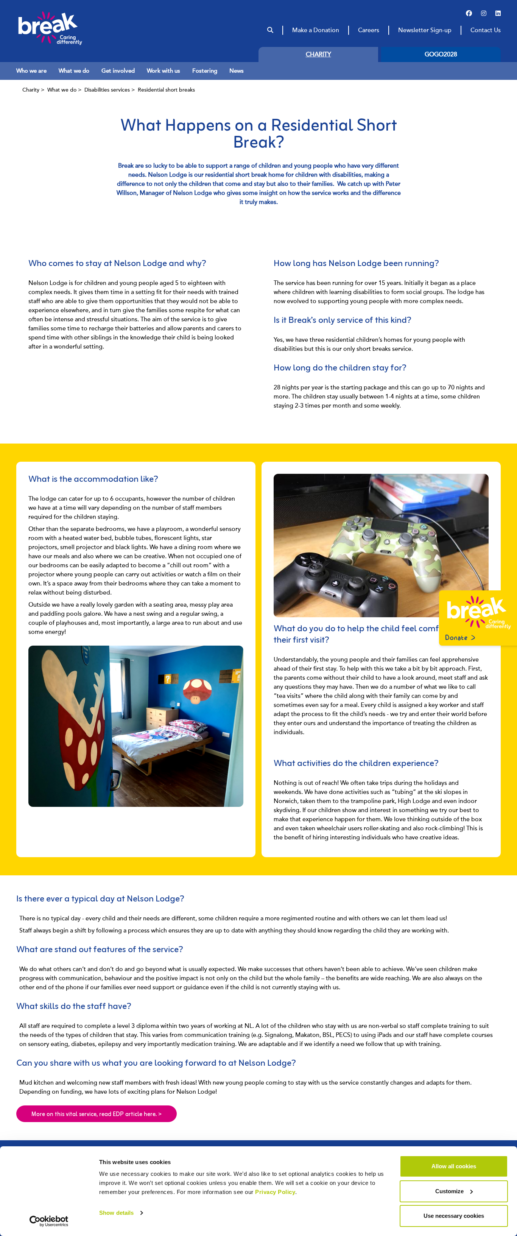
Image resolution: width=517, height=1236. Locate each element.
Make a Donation (315, 30)
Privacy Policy (275, 1192)
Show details (116, 1213)
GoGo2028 (441, 54)
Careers (368, 30)
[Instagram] (483, 13)
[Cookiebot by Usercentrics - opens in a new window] (49, 1221)
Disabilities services (107, 90)
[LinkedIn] (498, 13)
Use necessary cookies (454, 1216)
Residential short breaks (166, 90)
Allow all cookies (453, 1166)
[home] (64, 28)
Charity (318, 54)
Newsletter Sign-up (425, 30)
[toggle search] (270, 30)
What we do (61, 90)
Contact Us (485, 30)
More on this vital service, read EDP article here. (96, 1114)
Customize (449, 1191)
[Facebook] (469, 13)
